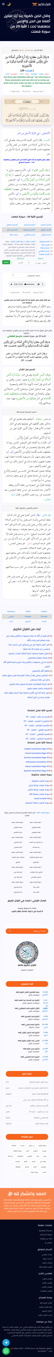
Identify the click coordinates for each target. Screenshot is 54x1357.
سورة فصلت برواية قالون (39, 790)
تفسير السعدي (12, 224)
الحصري (18, 862)
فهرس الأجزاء (47, 1283)
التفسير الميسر (29, 224)
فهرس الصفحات (46, 1291)
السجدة (10, 1156)
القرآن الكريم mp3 (45, 1267)
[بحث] (10, 931)
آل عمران (31, 1145)
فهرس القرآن (30, 241)
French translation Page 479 (37, 753)
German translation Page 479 (37, 757)
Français (28, 616)
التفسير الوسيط (29, 229)
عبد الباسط (36, 847)
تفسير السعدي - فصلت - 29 (38, 738)
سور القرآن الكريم (17, 241)
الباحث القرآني (47, 1254)
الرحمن (27, 1166)
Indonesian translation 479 (38, 762)
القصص (29, 1156)
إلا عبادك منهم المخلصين (39, 658)
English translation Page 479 (37, 749)
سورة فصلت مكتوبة (26, 50)
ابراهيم (35, 1151)
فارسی (11, 616)
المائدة (14, 1145)
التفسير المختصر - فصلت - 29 (37, 725)
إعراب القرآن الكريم (45, 1315)
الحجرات (17, 1161)
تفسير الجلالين (46, 224)
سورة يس (43, 1161)
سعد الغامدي (18, 832)
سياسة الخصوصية (45, 1230)
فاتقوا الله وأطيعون (41, 671)
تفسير (44, 621)
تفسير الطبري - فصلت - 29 (38, 730)
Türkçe (27, 611)
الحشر (44, 1172)
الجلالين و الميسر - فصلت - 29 (37, 721)
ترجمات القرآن (47, 1263)
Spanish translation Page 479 (37, 771)
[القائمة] (3, 4)
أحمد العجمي (18, 847)
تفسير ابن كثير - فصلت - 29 (38, 717)
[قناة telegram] (6, 1342)
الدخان (34, 1161)
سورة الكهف (17, 1151)
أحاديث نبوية (47, 1258)
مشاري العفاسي (36, 877)
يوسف (44, 1151)
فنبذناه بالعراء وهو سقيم (38, 688)
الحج (38, 1156)
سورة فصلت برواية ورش (39, 785)
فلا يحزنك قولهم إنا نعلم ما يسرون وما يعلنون (29, 684)
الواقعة (18, 1166)
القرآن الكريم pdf (46, 1303)
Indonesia (11, 611)
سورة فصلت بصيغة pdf (39, 794)
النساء (22, 1145)
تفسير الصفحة (44, 254)
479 (7, 74)
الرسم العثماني (44, 251)
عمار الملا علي (18, 877)
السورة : (40, 258)
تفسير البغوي (46, 229)
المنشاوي (36, 862)
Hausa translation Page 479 (37, 766)
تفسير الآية (46, 244)
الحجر (27, 1151)
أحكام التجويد (47, 1311)
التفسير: (46, 140)
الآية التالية (15, 91)
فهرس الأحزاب (46, 1287)
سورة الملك (34, 1172)
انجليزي (28, 621)
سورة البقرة (42, 1145)
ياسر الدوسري (18, 892)
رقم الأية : (20, 258)
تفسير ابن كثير (12, 229)
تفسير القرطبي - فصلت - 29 (37, 734)
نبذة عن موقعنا (46, 1238)
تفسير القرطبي (29, 234)
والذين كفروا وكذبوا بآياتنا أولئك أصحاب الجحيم (29, 653)
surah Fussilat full (42, 798)
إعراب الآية (13, 234)
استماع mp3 (45, 248)
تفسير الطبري (46, 234)
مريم (44, 1156)
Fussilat (34, 74)
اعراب (11, 621)
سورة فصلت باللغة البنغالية (37, 803)
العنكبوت (20, 1156)
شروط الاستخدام (46, 1234)
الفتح (25, 1161)
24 (21, 74)
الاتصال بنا (48, 1242)
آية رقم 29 (26, 91)
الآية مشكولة (44, 241)
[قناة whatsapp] (6, 1351)
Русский (44, 616)
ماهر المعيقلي (36, 832)
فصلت (29, 70)
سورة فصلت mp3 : (42, 812)
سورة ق (43, 1166)
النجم (35, 1166)
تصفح (6, 262)
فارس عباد (36, 892)
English (44, 611)
